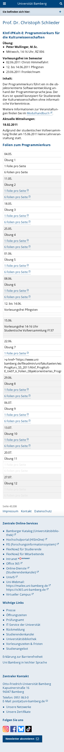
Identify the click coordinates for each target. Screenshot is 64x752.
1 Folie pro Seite (15, 191)
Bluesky (21, 729)
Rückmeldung (15, 629)
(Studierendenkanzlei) (21, 572)
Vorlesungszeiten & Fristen (24, 644)
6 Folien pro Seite (16, 197)
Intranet (11, 559)
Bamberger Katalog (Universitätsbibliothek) (32, 533)
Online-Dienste (16, 568)
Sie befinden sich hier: (16, 11)
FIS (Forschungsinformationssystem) (31, 544)
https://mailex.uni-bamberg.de (27, 586)
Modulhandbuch (38, 113)
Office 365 (13, 564)
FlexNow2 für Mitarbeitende (25, 554)
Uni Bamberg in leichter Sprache (25, 662)
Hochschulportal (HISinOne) (25, 540)
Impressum (10, 511)
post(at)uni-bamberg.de (28, 701)
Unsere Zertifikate (18, 712)
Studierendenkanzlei (20, 634)
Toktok (28, 729)
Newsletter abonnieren (20, 738)
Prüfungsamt (15, 620)
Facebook (13, 729)
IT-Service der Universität (23, 625)
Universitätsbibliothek (21, 639)
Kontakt (26, 511)
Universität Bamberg (32, 3)
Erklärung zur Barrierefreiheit (23, 657)
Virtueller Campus (18, 594)
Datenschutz (43, 511)
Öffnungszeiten (16, 615)
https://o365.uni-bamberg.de (26, 590)
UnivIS (10, 577)
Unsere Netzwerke (18, 707)
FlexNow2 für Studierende (23, 549)
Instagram (6, 729)
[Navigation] (5, 4)
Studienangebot (17, 649)
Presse (10, 610)
